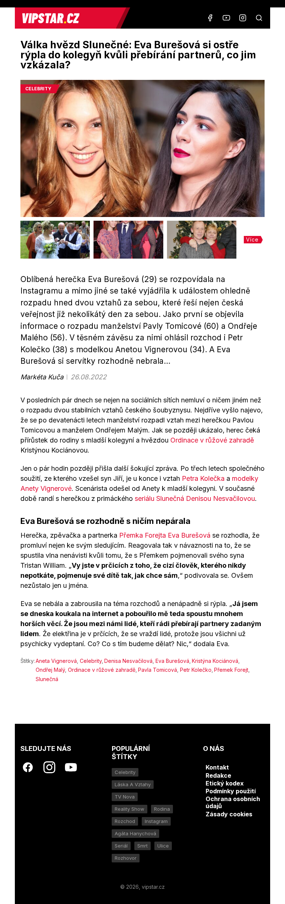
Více (252, 239)
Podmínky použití (231, 791)
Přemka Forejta (142, 535)
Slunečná (47, 679)
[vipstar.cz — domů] (68, 18)
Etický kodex (225, 783)
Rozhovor (126, 858)
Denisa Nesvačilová (128, 661)
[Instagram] (242, 17)
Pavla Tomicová (157, 670)
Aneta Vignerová (56, 661)
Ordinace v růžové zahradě (212, 440)
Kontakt (217, 767)
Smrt (142, 846)
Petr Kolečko (196, 670)
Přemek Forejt (231, 670)
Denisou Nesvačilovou (220, 498)
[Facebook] (210, 17)
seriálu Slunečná (160, 498)
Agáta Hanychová (135, 833)
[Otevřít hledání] (259, 17)
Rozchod (125, 821)
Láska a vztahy (133, 784)
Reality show (129, 809)
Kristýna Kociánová (215, 661)
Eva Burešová (189, 535)
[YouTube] (226, 17)
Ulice (163, 846)
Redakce (218, 775)
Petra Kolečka (203, 478)
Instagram (156, 821)
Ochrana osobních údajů (233, 802)
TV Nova (125, 797)
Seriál (121, 846)
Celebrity (91, 661)
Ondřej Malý (50, 670)
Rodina (162, 809)
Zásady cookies (229, 814)
